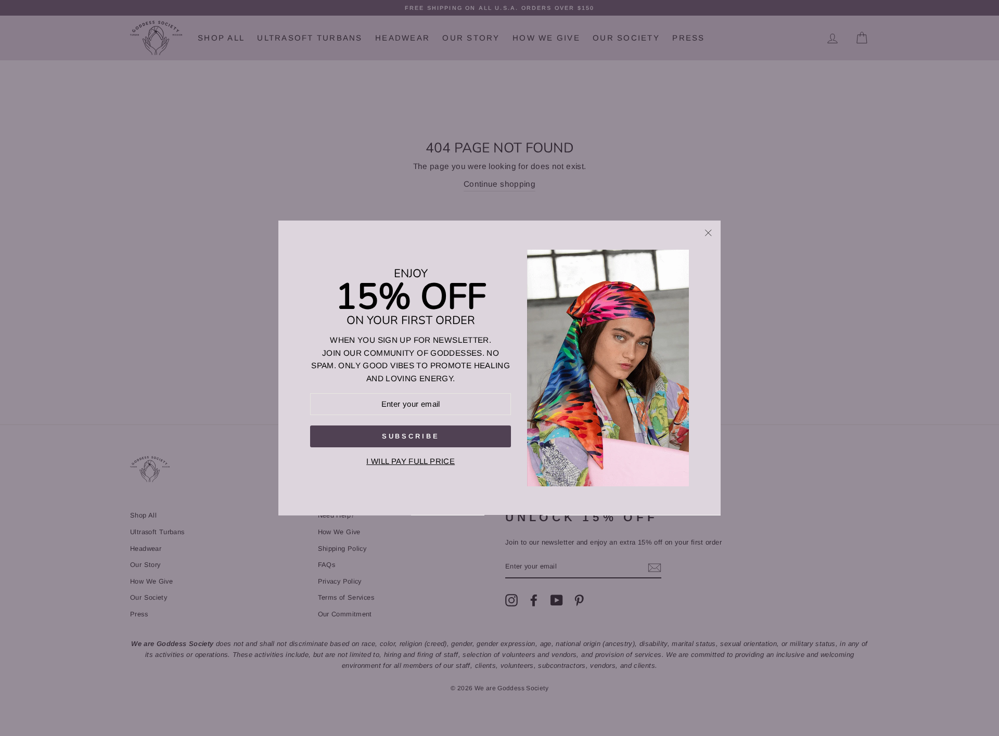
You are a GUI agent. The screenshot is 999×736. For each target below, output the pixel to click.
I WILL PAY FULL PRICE (410, 461)
